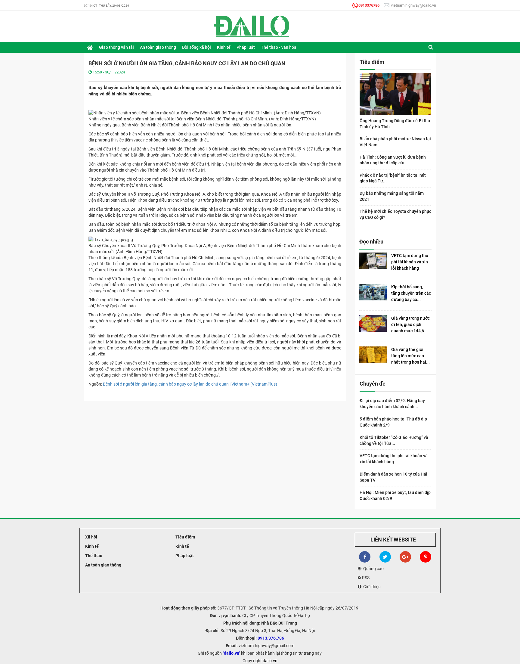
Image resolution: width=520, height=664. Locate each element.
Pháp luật (184, 555)
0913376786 (368, 5)
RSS (365, 577)
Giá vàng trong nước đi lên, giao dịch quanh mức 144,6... (410, 324)
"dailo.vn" (231, 653)
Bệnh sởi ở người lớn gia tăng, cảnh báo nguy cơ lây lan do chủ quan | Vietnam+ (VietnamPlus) (190, 384)
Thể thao (93, 555)
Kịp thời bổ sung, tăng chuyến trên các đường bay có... (411, 293)
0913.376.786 (271, 638)
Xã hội (90, 537)
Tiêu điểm (185, 537)
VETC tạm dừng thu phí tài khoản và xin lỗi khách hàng (409, 262)
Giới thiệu (371, 586)
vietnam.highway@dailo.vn (413, 5)
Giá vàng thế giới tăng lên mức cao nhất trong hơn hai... (410, 356)
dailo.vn (270, 660)
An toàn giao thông (102, 565)
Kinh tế (91, 546)
